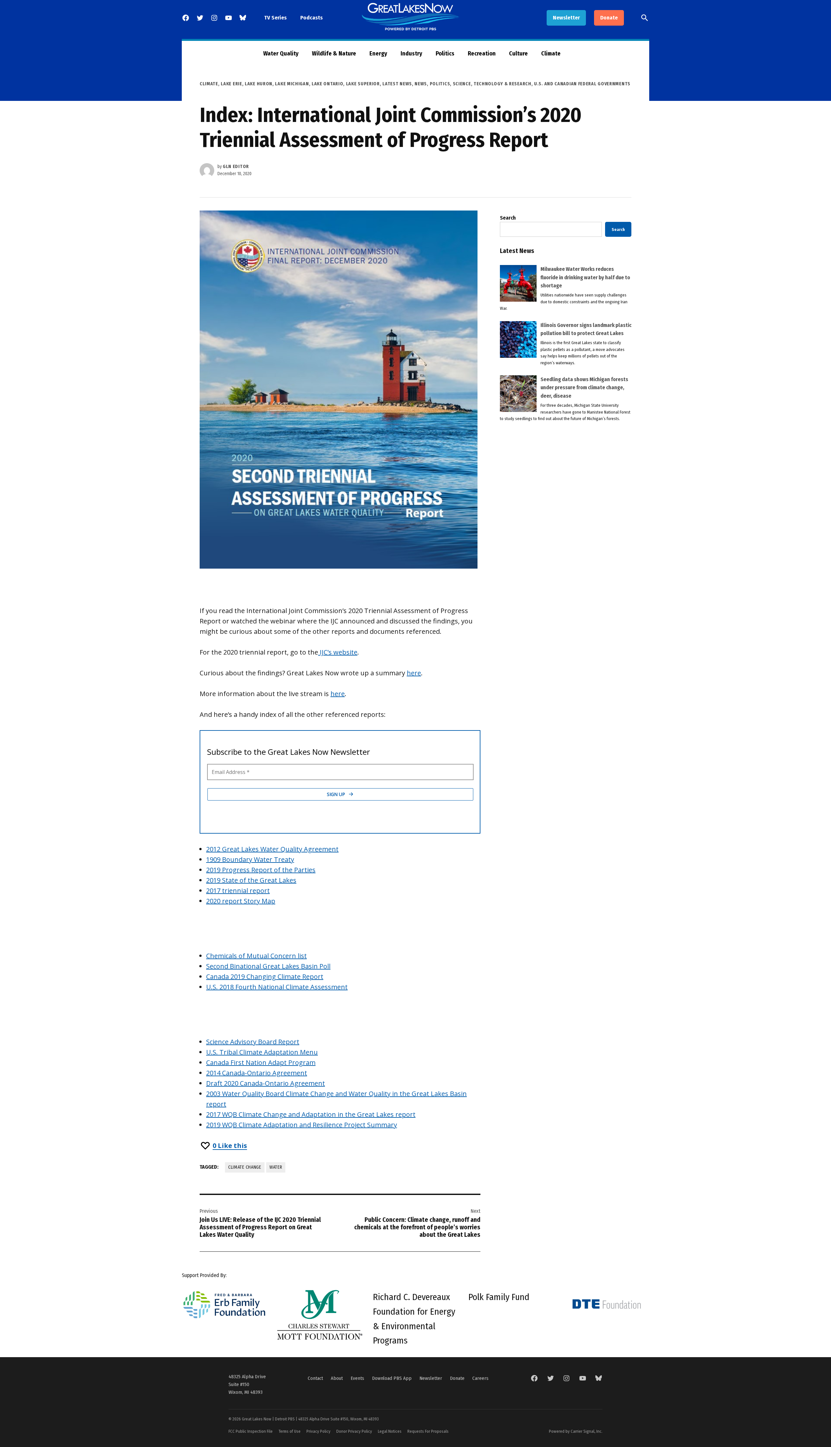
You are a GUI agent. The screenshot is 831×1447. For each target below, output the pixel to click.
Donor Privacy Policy (354, 1431)
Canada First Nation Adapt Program (261, 1062)
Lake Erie (231, 84)
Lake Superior (363, 84)
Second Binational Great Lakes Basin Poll (268, 966)
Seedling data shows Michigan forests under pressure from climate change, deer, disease (584, 387)
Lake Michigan (292, 84)
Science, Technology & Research (492, 84)
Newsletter (566, 17)
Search (508, 218)
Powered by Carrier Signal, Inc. (575, 1431)
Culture (518, 53)
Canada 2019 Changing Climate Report (264, 976)
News (421, 84)
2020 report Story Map (240, 901)
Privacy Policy (318, 1431)
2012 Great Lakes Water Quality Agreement (272, 849)
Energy (378, 53)
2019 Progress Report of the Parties (261, 869)
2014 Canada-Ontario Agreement (256, 1072)
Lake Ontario (327, 84)
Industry (411, 53)
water (275, 1167)
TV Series (275, 17)
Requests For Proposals (428, 1431)
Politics (445, 53)
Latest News (397, 84)
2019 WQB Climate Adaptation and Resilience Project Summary (301, 1124)
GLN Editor (236, 166)
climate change (244, 1167)
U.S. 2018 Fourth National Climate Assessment (277, 987)
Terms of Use (290, 1431)
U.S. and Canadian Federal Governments (582, 84)
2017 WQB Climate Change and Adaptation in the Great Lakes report (311, 1114)
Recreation (482, 53)
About (337, 1378)
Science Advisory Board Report (252, 1041)
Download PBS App (392, 1378)
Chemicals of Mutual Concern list (256, 955)
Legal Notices (390, 1431)
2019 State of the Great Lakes (251, 880)
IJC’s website (337, 652)
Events (357, 1378)
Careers (480, 1378)
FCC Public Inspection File (251, 1431)
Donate (609, 17)
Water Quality (281, 53)
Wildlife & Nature (334, 53)
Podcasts (311, 17)
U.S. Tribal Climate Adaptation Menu (262, 1052)
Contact (315, 1378)
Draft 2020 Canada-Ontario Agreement (265, 1083)
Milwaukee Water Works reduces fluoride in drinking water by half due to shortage (585, 277)
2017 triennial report (238, 890)
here (414, 673)
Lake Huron (258, 84)
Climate (551, 53)
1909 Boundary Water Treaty (250, 859)
